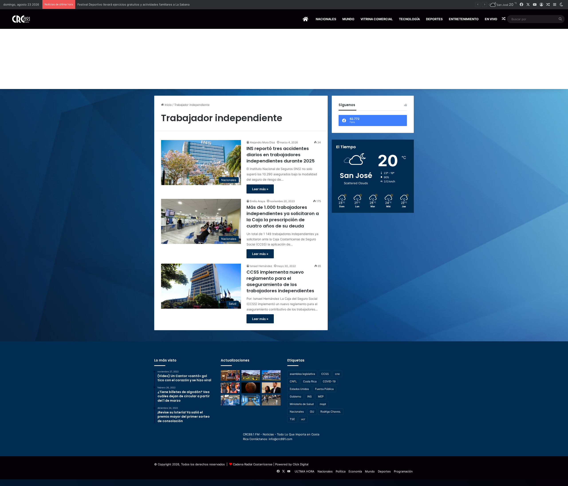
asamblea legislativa (302, 373)
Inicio (168, 105)
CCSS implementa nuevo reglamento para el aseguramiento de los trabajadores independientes (280, 281)
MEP (321, 396)
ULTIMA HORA (304, 471)
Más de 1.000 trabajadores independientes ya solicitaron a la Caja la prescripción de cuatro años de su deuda (283, 216)
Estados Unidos (299, 389)
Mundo (348, 19)
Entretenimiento (464, 19)
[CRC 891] (18, 19)
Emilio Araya (257, 201)
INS (309, 396)
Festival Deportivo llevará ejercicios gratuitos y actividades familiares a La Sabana (133, 4)
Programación (403, 471)
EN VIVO (491, 19)
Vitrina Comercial (377, 19)
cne (337, 373)
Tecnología (409, 19)
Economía (355, 471)
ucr (303, 419)
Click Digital (300, 464)
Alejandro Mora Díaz (262, 142)
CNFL (293, 381)
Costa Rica (310, 381)
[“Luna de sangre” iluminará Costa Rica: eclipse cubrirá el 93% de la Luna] (250, 387)
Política (340, 471)
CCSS (325, 373)
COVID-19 (329, 381)
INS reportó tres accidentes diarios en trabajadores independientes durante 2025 (281, 154)
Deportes (434, 19)
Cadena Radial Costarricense (252, 464)
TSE (292, 419)
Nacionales (326, 19)
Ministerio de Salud (302, 404)
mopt (323, 404)
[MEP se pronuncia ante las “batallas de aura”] (271, 400)
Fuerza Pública (324, 389)
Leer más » (260, 189)
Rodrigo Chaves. (330, 411)
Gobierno (295, 396)
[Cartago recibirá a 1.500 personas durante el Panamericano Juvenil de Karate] (271, 375)
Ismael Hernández (261, 266)
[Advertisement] (284, 56)
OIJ (312, 411)
